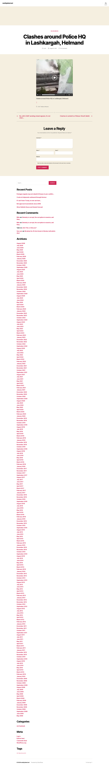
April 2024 (20, 304)
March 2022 (20, 359)
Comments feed (22, 740)
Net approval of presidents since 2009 (29, 204)
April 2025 (20, 278)
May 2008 (20, 716)
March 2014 (20, 567)
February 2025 (21, 283)
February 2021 (21, 388)
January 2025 (21, 285)
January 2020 (21, 416)
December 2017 (22, 468)
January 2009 (21, 702)
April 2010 (20, 670)
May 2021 (20, 381)
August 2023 (21, 322)
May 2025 (20, 276)
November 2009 (22, 681)
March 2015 (20, 541)
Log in (18, 736)
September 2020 (22, 398)
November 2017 (22, 471)
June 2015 (20, 534)
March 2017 (20, 488)
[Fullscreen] (71, 94)
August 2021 (21, 374)
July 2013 (20, 584)
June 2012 (20, 613)
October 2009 (21, 683)
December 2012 (22, 600)
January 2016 (21, 519)
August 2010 (21, 661)
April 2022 (20, 357)
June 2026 (20, 248)
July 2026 (20, 245)
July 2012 (20, 611)
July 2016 (20, 506)
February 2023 (21, 335)
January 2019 (21, 440)
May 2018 (20, 458)
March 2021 (20, 385)
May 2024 (20, 302)
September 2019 (22, 425)
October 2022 (21, 344)
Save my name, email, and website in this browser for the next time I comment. (54, 163)
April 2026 (20, 252)
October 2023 (21, 318)
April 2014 (20, 565)
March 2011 (20, 646)
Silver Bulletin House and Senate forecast (30, 207)
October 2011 (21, 630)
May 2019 (20, 431)
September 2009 (22, 685)
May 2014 (20, 563)
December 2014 (22, 547)
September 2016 (22, 501)
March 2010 (20, 672)
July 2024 (20, 298)
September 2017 (22, 475)
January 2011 (21, 650)
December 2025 (22, 261)
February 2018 (21, 464)
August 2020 (21, 401)
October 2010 (21, 657)
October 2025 (21, 265)
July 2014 (20, 558)
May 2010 (20, 667)
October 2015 (21, 525)
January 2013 (21, 597)
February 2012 (21, 622)
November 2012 (22, 602)
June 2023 (20, 326)
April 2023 (20, 331)
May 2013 (20, 589)
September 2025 (22, 267)
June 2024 (20, 300)
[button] (54, 77)
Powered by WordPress (37, 762)
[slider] (53, 94)
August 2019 (21, 427)
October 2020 (21, 396)
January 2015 (21, 545)
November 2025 (22, 263)
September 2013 (22, 580)
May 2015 (20, 536)
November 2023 (22, 315)
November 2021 (22, 368)
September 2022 (22, 346)
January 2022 (21, 363)
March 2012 (20, 619)
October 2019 (21, 423)
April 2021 (20, 383)
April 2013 (20, 591)
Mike (18, 217)
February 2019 (21, 438)
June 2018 (20, 455)
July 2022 (20, 350)
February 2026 (21, 256)
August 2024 (21, 296)
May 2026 (20, 250)
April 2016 (20, 512)
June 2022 (20, 353)
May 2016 (20, 510)
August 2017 (21, 477)
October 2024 (21, 291)
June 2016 (20, 508)
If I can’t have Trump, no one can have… (29, 200)
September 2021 (22, 372)
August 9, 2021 (53, 48)
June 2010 (20, 665)
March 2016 (20, 514)
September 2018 (22, 449)
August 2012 (21, 608)
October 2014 (21, 552)
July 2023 (20, 324)
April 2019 (20, 433)
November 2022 (22, 342)
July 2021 (20, 377)
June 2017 (20, 482)
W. (45, 48)
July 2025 (20, 272)
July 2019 (20, 429)
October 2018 (21, 447)
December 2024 (22, 287)
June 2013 (20, 587)
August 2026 (21, 243)
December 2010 (22, 652)
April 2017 (20, 486)
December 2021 (22, 366)
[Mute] (69, 94)
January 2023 (21, 337)
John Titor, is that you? (29, 228)
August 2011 (21, 635)
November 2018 (22, 444)
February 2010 (21, 674)
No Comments (63, 48)
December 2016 (22, 495)
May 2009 (20, 694)
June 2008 (20, 713)
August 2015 (21, 530)
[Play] (37, 94)
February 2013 (21, 595)
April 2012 (20, 617)
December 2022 (22, 339)
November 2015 (22, 523)
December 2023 (22, 313)
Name (38, 150)
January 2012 (21, 624)
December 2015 (22, 521)
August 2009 (21, 687)
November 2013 (22, 576)
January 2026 (21, 258)
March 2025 (20, 280)
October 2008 (21, 709)
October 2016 (21, 499)
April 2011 (20, 643)
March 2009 (20, 698)
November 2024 (22, 289)
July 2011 (20, 637)
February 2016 (21, 517)
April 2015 (20, 538)
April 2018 (20, 460)
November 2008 (22, 707)
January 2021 (21, 390)
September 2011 (22, 632)
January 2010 (21, 676)
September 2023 (22, 320)
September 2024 (22, 293)
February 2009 (21, 700)
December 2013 (22, 573)
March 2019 (20, 436)
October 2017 (21, 473)
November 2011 (22, 628)
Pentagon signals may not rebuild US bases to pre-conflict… (35, 194)
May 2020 (20, 407)
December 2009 (22, 678)
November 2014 (22, 549)
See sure (19, 231)
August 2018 (21, 451)
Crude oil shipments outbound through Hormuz (31, 197)
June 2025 (20, 274)
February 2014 (21, 569)
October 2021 (21, 370)
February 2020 (21, 414)
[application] (54, 77)
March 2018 (20, 462)
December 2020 (22, 392)
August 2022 (21, 348)
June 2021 (20, 379)
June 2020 (20, 405)
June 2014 (20, 560)
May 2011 (20, 641)
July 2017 (20, 479)
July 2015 (20, 532)
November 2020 (22, 394)
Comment (38, 137)
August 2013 (21, 582)
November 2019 (22, 420)
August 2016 (21, 503)
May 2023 (20, 328)
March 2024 (20, 307)
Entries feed (20, 738)
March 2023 (20, 333)
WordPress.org (21, 743)
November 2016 (22, 497)
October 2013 (21, 578)
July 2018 (20, 453)
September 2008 (22, 711)
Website (38, 156)
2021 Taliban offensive (43, 106)
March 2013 (20, 593)
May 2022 (20, 355)
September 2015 (22, 528)
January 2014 (21, 571)
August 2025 (21, 269)
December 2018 (22, 442)
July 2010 (20, 663)
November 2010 (22, 654)
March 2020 (20, 412)
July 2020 (20, 403)
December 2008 (22, 705)
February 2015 (21, 543)
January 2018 (21, 466)
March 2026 (20, 254)
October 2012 (21, 604)
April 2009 (20, 696)
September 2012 (22, 606)
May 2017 (20, 484)
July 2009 (20, 689)
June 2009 (20, 692)
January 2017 (21, 493)
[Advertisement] (54, 16)
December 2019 (22, 418)
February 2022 (21, 361)
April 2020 (20, 409)
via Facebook (54, 31)
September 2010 (22, 659)
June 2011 (20, 639)
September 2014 (22, 554)
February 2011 (21, 648)
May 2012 (20, 615)
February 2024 (21, 309)
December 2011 (22, 626)
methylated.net (8, 3)
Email (56, 150)
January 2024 (21, 311)
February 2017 (21, 490)
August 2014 (21, 556)
